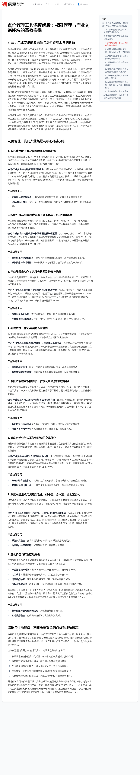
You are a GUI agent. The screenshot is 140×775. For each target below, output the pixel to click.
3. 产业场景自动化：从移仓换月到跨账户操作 (34, 271)
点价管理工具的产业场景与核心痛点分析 (36, 141)
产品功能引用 (15, 191)
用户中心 (82, 4)
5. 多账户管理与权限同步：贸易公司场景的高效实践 (38, 381)
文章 (57, 4)
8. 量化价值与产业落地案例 (24, 554)
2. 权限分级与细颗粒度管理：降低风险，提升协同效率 (40, 215)
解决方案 (36, 4)
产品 (47, 4)
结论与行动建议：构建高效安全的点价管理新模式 (43, 627)
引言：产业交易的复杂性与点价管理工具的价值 (41, 42)
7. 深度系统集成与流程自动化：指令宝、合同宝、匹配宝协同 (44, 494)
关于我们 (68, 4)
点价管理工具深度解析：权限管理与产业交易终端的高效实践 (48, 27)
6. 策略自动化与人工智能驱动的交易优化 (32, 438)
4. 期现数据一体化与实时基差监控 (28, 328)
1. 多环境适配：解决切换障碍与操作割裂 (32, 151)
